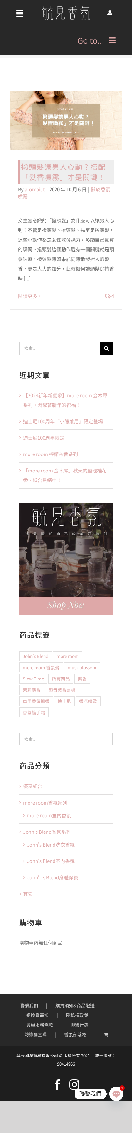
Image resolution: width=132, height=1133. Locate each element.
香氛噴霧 (88, 701)
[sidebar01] (66, 505)
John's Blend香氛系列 (47, 831)
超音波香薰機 (62, 690)
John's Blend (35, 656)
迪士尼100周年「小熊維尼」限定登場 (63, 421)
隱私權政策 (77, 1015)
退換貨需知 (37, 1015)
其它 (28, 893)
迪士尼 (64, 701)
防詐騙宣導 (35, 1034)
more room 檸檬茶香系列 (50, 454)
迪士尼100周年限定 (43, 437)
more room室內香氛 (49, 815)
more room (67, 656)
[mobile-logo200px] (66, 8)
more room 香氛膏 (41, 667)
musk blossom (82, 667)
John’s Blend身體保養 (52, 877)
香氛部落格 (75, 1034)
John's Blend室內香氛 (51, 861)
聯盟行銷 (79, 1024)
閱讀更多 (27, 295)
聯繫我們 (29, 1005)
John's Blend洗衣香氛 (51, 844)
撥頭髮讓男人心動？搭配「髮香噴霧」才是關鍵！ (63, 171)
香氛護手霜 (34, 712)
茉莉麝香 (32, 690)
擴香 (82, 678)
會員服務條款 (39, 1024)
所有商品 (61, 678)
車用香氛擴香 (36, 701)
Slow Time (33, 678)
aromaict (35, 189)
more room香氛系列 (45, 802)
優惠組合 (32, 786)
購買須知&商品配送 (75, 1005)
